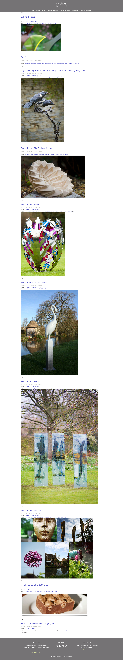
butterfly (26, 289)
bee (25, 23)
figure (35, 388)
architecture (27, 211)
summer (57, 591)
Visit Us (43, 10)
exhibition (39, 63)
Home (33, 10)
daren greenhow (40, 77)
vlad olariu (66, 77)
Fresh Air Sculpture (37, 20)
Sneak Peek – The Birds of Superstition (38, 148)
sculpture (75, 63)
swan (56, 23)
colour (37, 289)
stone (74, 211)
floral (40, 289)
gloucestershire (49, 63)
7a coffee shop (28, 630)
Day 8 (23, 57)
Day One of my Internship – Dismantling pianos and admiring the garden (53, 70)
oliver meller (63, 63)
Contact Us (88, 10)
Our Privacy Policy (36, 652)
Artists (49, 10)
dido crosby (38, 154)
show (79, 63)
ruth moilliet (58, 289)
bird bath (32, 211)
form (38, 388)
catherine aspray (38, 211)
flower (43, 289)
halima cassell (59, 211)
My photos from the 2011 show (35, 584)
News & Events (75, 10)
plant (54, 289)
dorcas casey (34, 63)
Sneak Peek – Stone (30, 204)
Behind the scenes (29, 16)
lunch (49, 630)
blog (27, 21)
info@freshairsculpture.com (88, 649)
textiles (64, 517)
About (37, 10)
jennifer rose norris (48, 517)
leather (54, 517)
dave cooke (33, 154)
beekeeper (29, 23)
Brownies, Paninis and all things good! (38, 623)
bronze (28, 154)
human (45, 388)
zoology (66, 154)
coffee (39, 630)
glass (42, 517)
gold (49, 591)
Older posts (24, 632)
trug (58, 23)
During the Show (33, 21)
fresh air (36, 23)
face (32, 591)
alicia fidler (27, 77)
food (43, 630)
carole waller (33, 517)
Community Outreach (65, 10)
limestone (65, 211)
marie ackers (57, 63)
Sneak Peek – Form (30, 381)
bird (33, 23)
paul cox (44, 23)
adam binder (27, 63)
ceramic (45, 211)
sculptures (52, 23)
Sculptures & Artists (36, 62)
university (65, 630)
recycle (57, 77)
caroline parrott (32, 289)
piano (54, 77)
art (25, 388)
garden (40, 23)
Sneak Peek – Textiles (31, 510)
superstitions (61, 154)
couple (31, 388)
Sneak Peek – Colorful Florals (34, 282)
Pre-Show (28, 62)
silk (62, 517)
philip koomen (69, 63)
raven (51, 154)
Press (82, 10)
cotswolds (34, 77)
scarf (48, 23)
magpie (48, 154)
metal (51, 289)
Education (55, 10)
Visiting (33, 628)
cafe (37, 630)
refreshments (54, 630)
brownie (33, 630)
